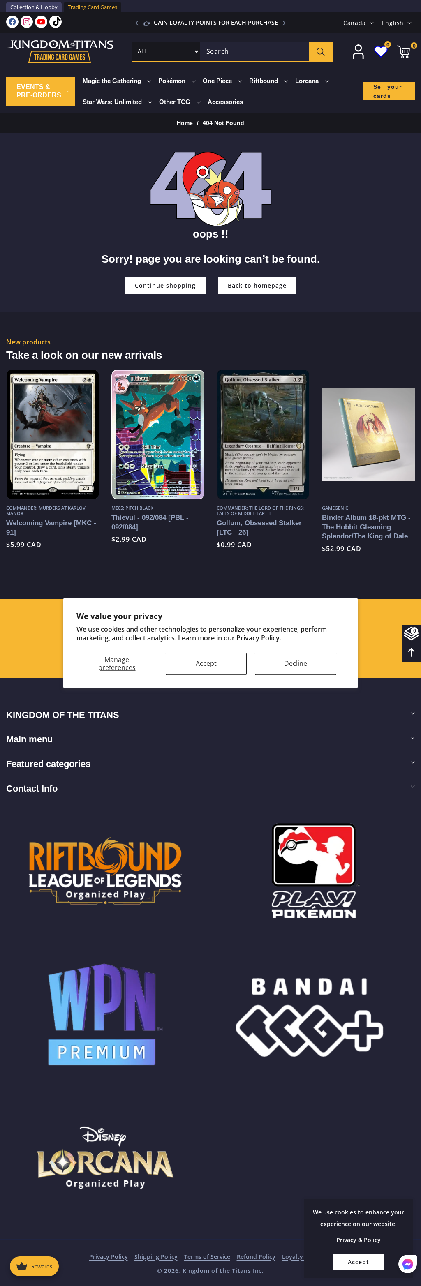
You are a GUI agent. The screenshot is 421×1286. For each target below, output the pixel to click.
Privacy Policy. (258, 637)
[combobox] (266, 51)
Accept (206, 663)
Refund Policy (256, 1257)
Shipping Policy (156, 1257)
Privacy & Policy (358, 1240)
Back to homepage (257, 285)
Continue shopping (165, 285)
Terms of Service (207, 1257)
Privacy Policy (108, 1257)
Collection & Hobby (34, 7)
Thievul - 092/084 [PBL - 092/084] (51, 522)
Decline (295, 663)
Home (185, 123)
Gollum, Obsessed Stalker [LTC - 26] (161, 527)
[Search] (320, 51)
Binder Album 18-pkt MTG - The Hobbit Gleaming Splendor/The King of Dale (268, 526)
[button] (284, 23)
